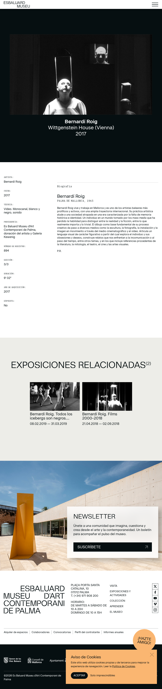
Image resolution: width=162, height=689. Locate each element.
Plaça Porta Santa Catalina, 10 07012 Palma (85, 588)
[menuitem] (113, 586)
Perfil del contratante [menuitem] (87, 632)
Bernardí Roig (13, 181)
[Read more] (55, 405)
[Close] (152, 655)
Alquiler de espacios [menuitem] (16, 632)
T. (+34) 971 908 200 (84, 596)
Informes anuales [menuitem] (114, 632)
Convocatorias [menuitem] (62, 632)
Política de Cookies (123, 666)
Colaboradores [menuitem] (41, 632)
